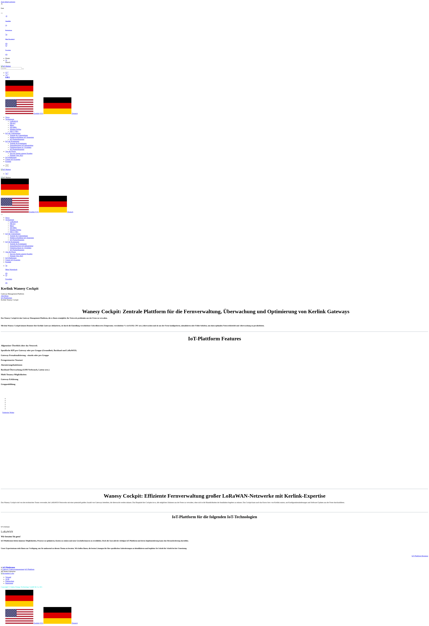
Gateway (5, 569)
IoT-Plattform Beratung (420, 556)
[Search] (6, 60)
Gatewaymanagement (16, 569)
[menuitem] (24, 113)
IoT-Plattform (29, 569)
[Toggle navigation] (7, 165)
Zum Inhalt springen (8, 2)
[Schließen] (2, 13)
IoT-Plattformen (6, 298)
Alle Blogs (4, 296)
